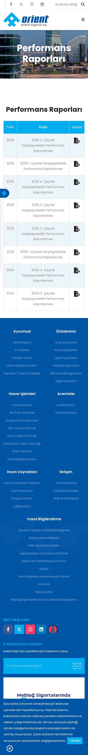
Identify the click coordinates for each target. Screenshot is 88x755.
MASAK (44, 569)
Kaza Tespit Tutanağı (22, 436)
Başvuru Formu (22, 498)
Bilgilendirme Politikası (44, 538)
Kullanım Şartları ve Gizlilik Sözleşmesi (44, 530)
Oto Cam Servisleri (22, 413)
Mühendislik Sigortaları (66, 373)
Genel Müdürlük (66, 483)
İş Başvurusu (22, 506)
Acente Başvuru (66, 413)
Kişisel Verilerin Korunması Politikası (44, 553)
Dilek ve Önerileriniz (66, 498)
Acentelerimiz (66, 405)
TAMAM (75, 740)
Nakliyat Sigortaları (66, 365)
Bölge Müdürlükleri (66, 491)
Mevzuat (44, 584)
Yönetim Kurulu (22, 358)
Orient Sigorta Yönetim (22, 365)
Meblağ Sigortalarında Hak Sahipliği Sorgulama (44, 599)
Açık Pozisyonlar (22, 491)
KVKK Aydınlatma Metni (44, 545)
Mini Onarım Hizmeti (22, 428)
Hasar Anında (22, 405)
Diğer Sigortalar (66, 381)
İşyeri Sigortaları (66, 358)
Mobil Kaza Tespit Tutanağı (22, 444)
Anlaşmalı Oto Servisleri (22, 420)
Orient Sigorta (22, 342)
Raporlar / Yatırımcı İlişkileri (22, 373)
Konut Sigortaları (66, 350)
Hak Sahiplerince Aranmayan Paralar (44, 576)
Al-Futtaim (22, 350)
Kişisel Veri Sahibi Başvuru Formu (44, 561)
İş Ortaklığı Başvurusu (22, 459)
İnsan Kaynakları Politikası (22, 483)
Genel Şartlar (44, 592)
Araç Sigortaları (66, 342)
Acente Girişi (66, 4)
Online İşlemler (22, 451)
